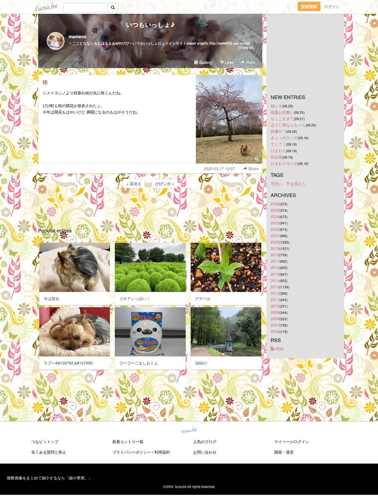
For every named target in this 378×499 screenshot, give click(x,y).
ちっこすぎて (282, 118)
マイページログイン (291, 441)
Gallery (205, 62)
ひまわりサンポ (284, 163)
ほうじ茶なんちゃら (288, 125)
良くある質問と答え (48, 452)
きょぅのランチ (284, 137)
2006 (275, 331)
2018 (275, 254)
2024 (275, 216)
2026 (275, 203)
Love (229, 62)
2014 (275, 280)
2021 (275, 235)
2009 (275, 312)
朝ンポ (276, 105)
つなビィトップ (44, 441)
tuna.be (188, 431)
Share (250, 62)
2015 (275, 274)
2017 (275, 261)
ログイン (332, 6)
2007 (275, 325)
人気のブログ (204, 441)
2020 (275, 242)
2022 (275, 229)
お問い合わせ (204, 452)
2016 (275, 267)
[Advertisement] (150, 204)
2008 (275, 318)
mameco (78, 36)
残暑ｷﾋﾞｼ (278, 131)
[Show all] (246, 47)
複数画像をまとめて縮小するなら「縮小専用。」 (49, 477)
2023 (275, 223)
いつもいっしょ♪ (150, 24)
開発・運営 (284, 452)
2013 (275, 286)
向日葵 (276, 157)
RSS (279, 348)
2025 (275, 210)
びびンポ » (164, 183)
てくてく (278, 144)
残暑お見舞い (282, 112)
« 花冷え (133, 183)
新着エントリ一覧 (127, 441)
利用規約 (162, 452)
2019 (275, 248)
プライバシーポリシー (131, 452)
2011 (275, 299)
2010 (275, 306)
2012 (275, 293)
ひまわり (278, 150)
